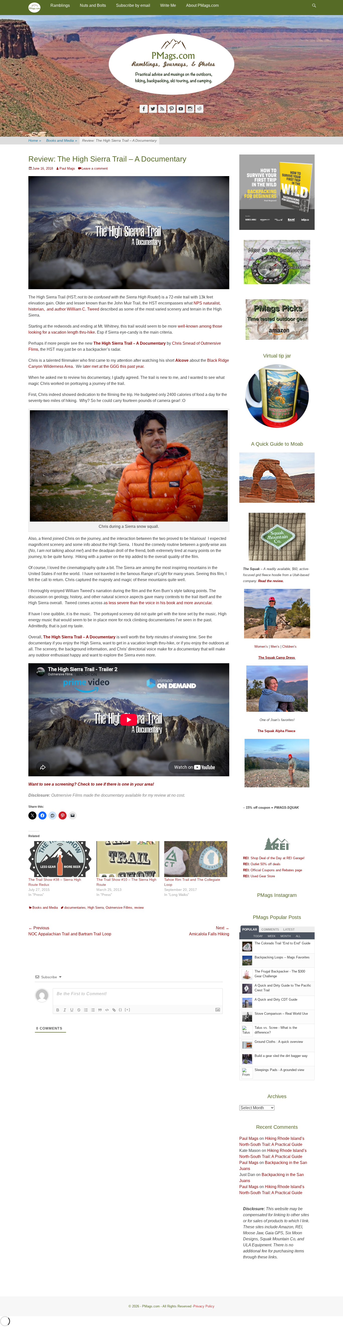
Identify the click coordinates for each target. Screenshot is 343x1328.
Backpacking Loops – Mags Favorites (282, 957)
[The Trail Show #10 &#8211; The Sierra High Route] (127, 859)
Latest (289, 929)
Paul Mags (67, 168)
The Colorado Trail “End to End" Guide (282, 943)
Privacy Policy (203, 1306)
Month (285, 936)
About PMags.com (202, 5)
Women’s (261, 646)
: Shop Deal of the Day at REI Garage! (274, 858)
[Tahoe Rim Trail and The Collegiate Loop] (195, 859)
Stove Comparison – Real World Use (281, 1013)
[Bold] (57, 1010)
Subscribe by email (133, 5)
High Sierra (96, 907)
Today (258, 936)
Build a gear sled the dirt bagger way (281, 1056)
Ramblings (60, 5)
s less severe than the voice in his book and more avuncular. (159, 603)
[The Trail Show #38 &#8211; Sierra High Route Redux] (59, 859)
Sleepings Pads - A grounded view (279, 1070)
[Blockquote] (99, 1010)
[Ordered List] (85, 1010)
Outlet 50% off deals (261, 864)
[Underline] (71, 1010)
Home (34, 140)
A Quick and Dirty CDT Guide (276, 999)
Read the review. (271, 581)
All (298, 936)
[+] (127, 1009)
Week (271, 936)
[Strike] (78, 1010)
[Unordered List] (92, 1010)
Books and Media (61, 140)
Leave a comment (95, 168)
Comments (270, 929)
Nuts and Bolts (93, 5)
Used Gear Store (259, 876)
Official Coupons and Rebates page (272, 870)
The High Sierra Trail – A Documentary (79, 637)
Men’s (275, 646)
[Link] (114, 1010)
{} (120, 1009)
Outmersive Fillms (119, 907)
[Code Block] (106, 1010)
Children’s (289, 646)
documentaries (75, 907)
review (139, 907)
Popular (249, 929)
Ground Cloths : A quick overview (279, 1042)
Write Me (168, 5)
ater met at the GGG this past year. (114, 366)
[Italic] (64, 1010)
